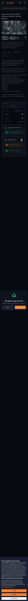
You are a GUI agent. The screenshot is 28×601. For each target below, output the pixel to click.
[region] (14, 579)
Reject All (14, 594)
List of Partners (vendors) (7, 587)
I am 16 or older (20, 307)
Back (8, 307)
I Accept (14, 590)
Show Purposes (14, 598)
